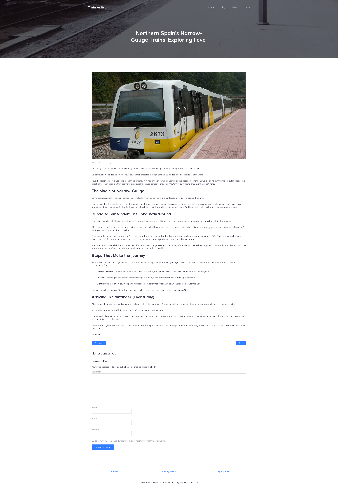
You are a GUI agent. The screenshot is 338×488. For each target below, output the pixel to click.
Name (95, 407)
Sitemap (115, 471)
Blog (223, 7)
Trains (247, 7)
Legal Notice (223, 471)
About (235, 7)
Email (95, 418)
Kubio (197, 482)
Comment (97, 371)
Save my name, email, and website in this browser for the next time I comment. (130, 441)
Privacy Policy (169, 471)
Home (211, 7)
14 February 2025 (104, 163)
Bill (93, 163)
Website (95, 429)
